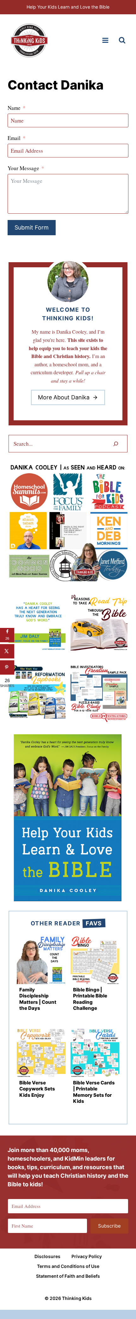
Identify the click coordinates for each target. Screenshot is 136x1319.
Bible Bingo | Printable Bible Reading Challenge (90, 999)
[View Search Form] (122, 40)
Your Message (23, 168)
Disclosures (47, 1256)
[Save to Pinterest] (7, 667)
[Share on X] (7, 651)
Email (14, 138)
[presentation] (41, 959)
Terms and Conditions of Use (68, 1266)
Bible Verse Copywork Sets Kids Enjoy (37, 1089)
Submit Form (32, 227)
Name (14, 107)
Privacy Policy (86, 1256)
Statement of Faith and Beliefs (68, 1275)
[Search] (115, 443)
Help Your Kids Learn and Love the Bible (68, 7)
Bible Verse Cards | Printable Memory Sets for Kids (94, 1092)
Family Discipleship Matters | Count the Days (37, 999)
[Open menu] (105, 40)
